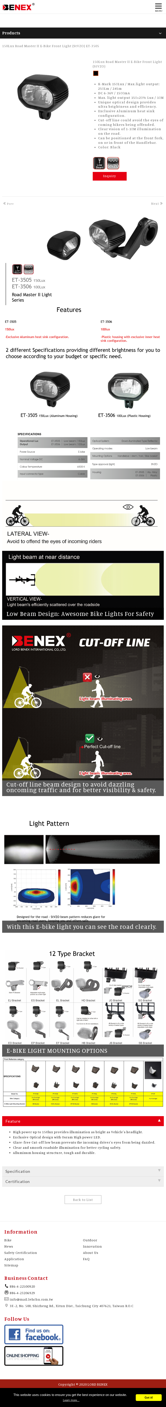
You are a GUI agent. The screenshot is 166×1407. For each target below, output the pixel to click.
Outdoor (90, 1240)
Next (155, 204)
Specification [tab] (17, 1171)
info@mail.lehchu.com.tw (31, 1299)
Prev (10, 203)
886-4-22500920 (22, 1286)
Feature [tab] (13, 1121)
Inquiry (109, 176)
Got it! (149, 1397)
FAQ (86, 1259)
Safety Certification (20, 1252)
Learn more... (71, 1400)
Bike (8, 1240)
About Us (90, 1252)
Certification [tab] (17, 1181)
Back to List (83, 1199)
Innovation (92, 1246)
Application (14, 1259)
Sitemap (11, 1265)
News (8, 1246)
